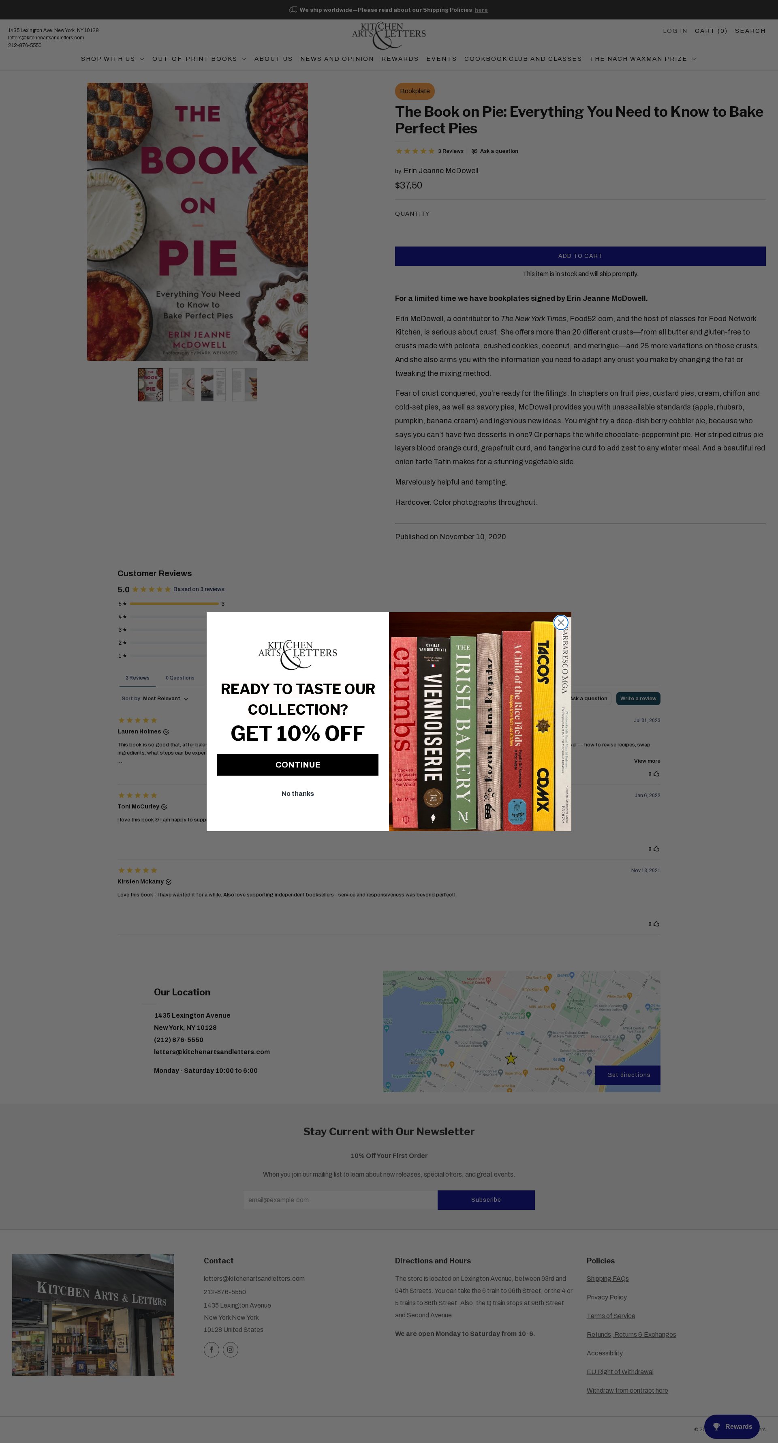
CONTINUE (298, 764)
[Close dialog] (561, 622)
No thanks (298, 793)
